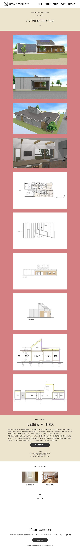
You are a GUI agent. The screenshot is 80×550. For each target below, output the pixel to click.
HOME (39, 4)
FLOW (63, 4)
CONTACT (71, 4)
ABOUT (55, 4)
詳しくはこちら (40, 445)
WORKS (47, 4)
